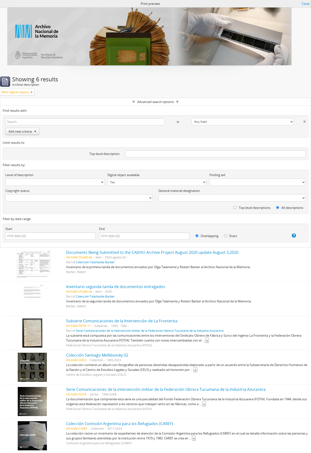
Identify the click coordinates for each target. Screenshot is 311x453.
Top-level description (104, 154)
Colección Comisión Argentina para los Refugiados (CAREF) (119, 423)
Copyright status (17, 190)
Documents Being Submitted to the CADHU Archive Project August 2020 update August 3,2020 (152, 252)
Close (306, 3)
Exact (233, 236)
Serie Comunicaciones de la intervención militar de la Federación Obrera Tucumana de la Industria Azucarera (150, 331)
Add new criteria (20, 131)
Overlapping (209, 236)
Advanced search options (155, 102)
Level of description (19, 175)
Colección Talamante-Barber (95, 262)
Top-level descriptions (254, 207)
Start (8, 229)
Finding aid (217, 175)
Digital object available (123, 175)
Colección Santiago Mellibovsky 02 (97, 355)
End (102, 229)
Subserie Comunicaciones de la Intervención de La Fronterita (121, 321)
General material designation (179, 190)
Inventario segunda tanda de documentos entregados (115, 286)
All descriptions (292, 207)
